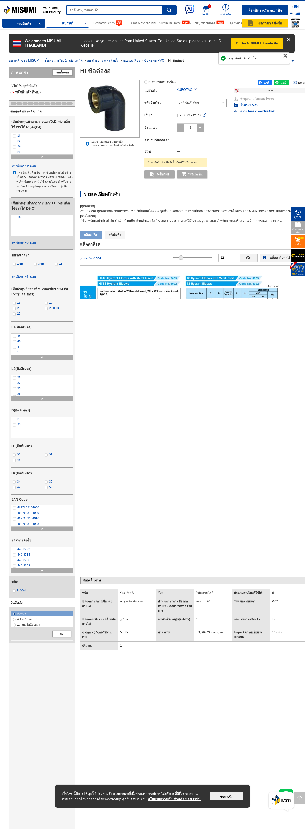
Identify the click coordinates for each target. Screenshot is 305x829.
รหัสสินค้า (115, 234)
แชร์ (266, 82)
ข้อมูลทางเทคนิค (205, 23)
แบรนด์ (67, 23)
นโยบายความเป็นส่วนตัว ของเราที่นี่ (174, 799)
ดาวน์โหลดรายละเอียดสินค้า (258, 111)
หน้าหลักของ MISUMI (24, 60)
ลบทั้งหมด (62, 72)
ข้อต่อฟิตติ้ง (127, 593)
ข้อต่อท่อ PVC (154, 60)
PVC (275, 601)
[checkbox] (42, 135)
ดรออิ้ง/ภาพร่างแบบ (24, 166)
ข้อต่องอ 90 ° (204, 601)
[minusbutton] (180, 127)
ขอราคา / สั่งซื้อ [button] (270, 23)
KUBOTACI (185, 90)
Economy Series (104, 23)
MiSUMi (8, 8)
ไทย (297, 13)
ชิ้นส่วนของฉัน (249, 105)
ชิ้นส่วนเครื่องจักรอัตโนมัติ (63, 60)
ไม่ (273, 619)
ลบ (62, 633)
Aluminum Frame (170, 23)
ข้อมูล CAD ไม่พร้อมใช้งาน (257, 99)
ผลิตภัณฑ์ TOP (92, 258)
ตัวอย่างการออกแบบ (143, 23)
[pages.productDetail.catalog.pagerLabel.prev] (85, 544)
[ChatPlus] (281, 801)
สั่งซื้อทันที (163, 174)
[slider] (181, 257)
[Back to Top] (299, 798)
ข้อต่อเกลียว (131, 60)
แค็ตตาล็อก (91, 234)
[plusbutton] (200, 127)
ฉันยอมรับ (226, 797)
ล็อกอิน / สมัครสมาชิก (265, 10)
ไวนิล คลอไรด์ (204, 593)
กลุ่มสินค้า (23, 24)
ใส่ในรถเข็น (195, 174)
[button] (295, 23)
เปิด (248, 257)
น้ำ (273, 593)
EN (296, 7)
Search (169, 10)
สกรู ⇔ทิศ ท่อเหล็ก (131, 601)
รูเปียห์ (124, 619)
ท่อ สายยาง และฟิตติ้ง (103, 60)
